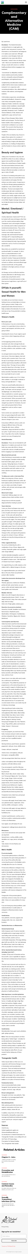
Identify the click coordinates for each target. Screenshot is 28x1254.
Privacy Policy (5, 1226)
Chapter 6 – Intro (8, 1157)
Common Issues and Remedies (8, 1185)
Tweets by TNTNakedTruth (8, 1246)
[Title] (2, 2)
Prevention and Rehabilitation (8, 1171)
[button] (26, 2)
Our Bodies (14, 9)
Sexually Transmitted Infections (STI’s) (8, 1199)
